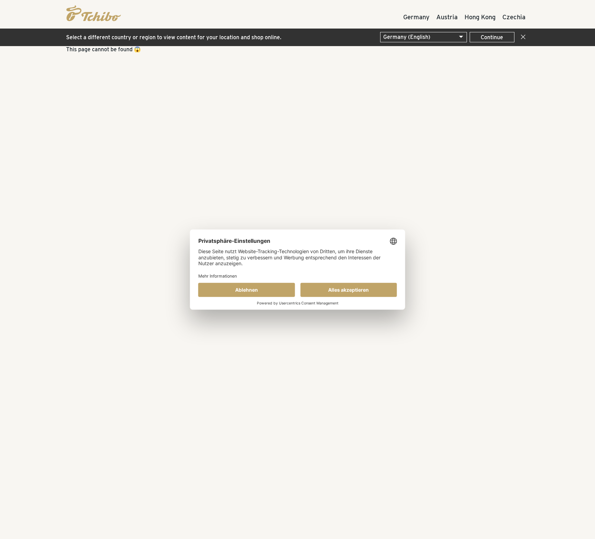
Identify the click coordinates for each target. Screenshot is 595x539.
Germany (416, 17)
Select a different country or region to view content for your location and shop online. (173, 37)
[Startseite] (90, 12)
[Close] (521, 37)
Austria (447, 17)
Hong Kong (479, 17)
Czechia (513, 17)
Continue (492, 37)
